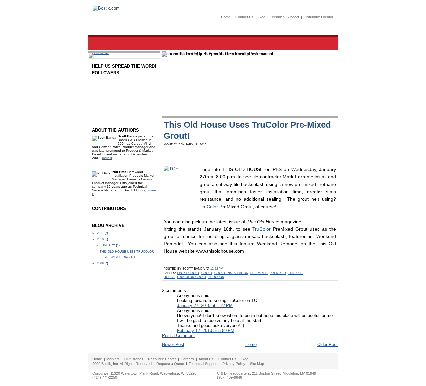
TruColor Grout (191, 277)
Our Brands (133, 359)
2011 (101, 233)
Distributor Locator (318, 17)
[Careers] (247, 43)
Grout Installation (231, 273)
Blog (261, 17)
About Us (206, 359)
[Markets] (103, 43)
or (268, 229)
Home (226, 17)
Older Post (327, 344)
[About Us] (218, 43)
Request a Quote (170, 363)
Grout (206, 273)
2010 (101, 239)
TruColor (209, 206)
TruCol (259, 229)
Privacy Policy (233, 363)
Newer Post (173, 344)
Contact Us (244, 17)
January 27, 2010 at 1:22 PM (205, 305)
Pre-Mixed (259, 273)
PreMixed (278, 273)
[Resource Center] (179, 43)
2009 (101, 263)
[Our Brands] (136, 43)
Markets (113, 359)
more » (107, 158)
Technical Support (284, 17)
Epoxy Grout (188, 273)
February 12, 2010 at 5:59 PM (205, 330)
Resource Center (162, 359)
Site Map (257, 363)
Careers (187, 359)
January (108, 245)
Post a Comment (178, 335)
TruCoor (216, 277)
